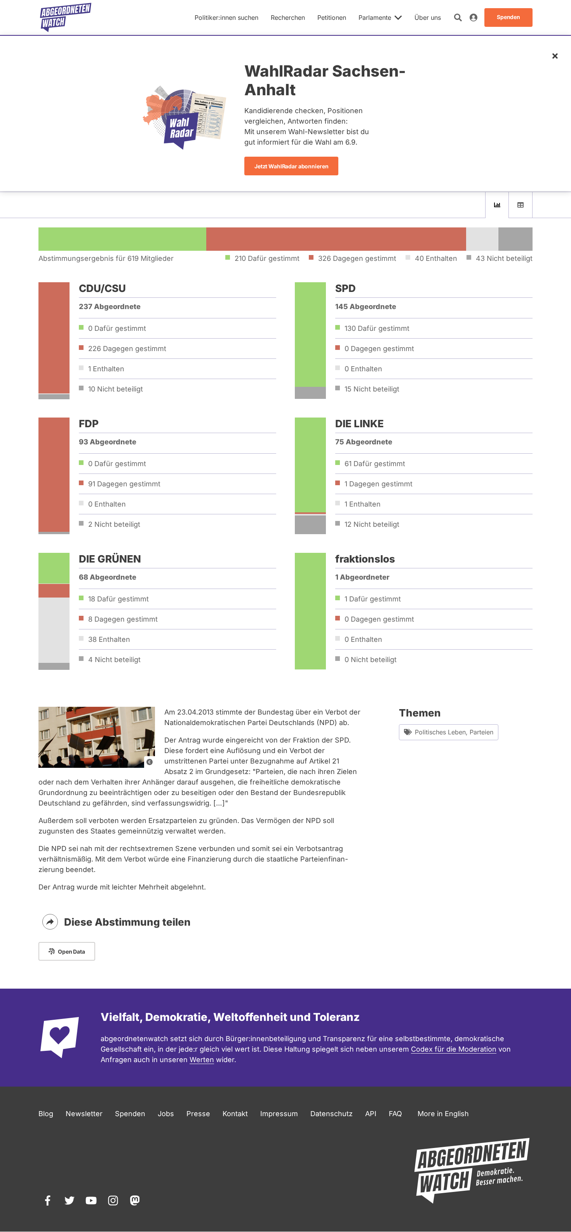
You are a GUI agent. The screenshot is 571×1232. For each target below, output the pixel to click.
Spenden (130, 1114)
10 (115, 389)
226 (127, 348)
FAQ (395, 1114)
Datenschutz (331, 1114)
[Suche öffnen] (458, 17)
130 (377, 328)
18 (118, 599)
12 (372, 524)
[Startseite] (65, 17)
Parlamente (375, 17)
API (370, 1114)
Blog (45, 1114)
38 (109, 639)
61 (375, 464)
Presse (198, 1114)
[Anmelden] (473, 17)
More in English (443, 1114)
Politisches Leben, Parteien (454, 732)
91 (124, 484)
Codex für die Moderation (453, 1049)
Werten (202, 1060)
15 (372, 389)
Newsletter (84, 1114)
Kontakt (235, 1114)
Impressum (279, 1114)
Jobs (166, 1114)
